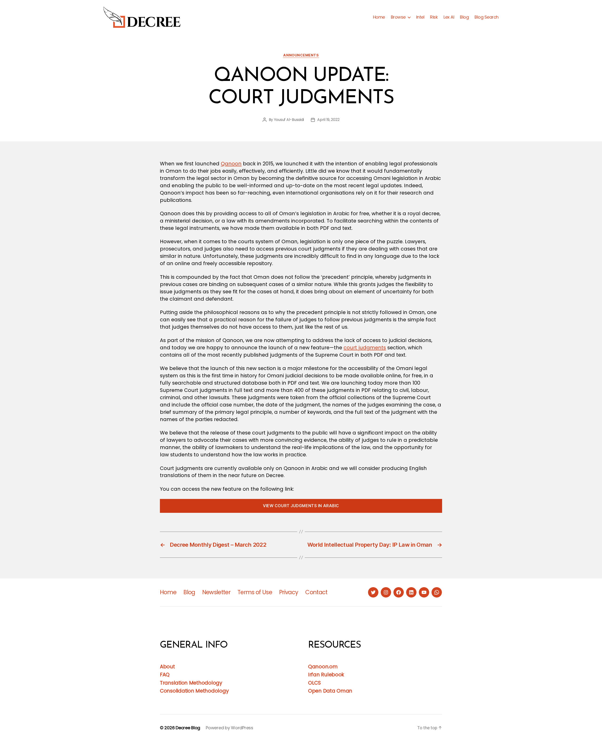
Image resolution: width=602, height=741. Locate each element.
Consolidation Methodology (194, 690)
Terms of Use (255, 592)
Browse (398, 17)
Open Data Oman (330, 690)
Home (379, 17)
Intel (420, 17)
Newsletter (216, 592)
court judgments (365, 347)
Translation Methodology (191, 682)
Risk (434, 17)
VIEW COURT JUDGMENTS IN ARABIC (301, 505)
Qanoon (231, 163)
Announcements (301, 55)
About (167, 666)
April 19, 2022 (328, 119)
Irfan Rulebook (326, 674)
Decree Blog (188, 728)
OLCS (314, 682)
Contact (316, 592)
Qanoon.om (323, 666)
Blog (464, 17)
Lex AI (449, 17)
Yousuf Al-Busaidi (289, 119)
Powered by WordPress (229, 728)
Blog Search (487, 17)
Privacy (288, 592)
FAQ (165, 674)
